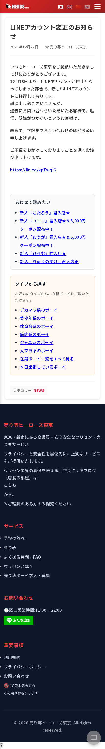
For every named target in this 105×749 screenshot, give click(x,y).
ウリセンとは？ (18, 566)
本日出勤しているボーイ (43, 367)
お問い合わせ (16, 676)
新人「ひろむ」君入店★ (43, 253)
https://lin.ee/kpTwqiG (33, 170)
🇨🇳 (78, 6)
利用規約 (12, 657)
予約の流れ (14, 538)
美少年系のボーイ (37, 318)
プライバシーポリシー (25, 667)
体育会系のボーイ (37, 326)
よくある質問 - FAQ (22, 557)
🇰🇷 (87, 6)
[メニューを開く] (97, 6)
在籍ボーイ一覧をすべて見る (47, 359)
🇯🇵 (60, 6)
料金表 (10, 547)
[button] (94, 738)
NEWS (39, 390)
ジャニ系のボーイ (36, 342)
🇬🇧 (69, 6)
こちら (10, 485)
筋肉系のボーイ (34, 334)
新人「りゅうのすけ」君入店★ (49, 261)
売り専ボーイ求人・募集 (27, 575)
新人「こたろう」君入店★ (45, 213)
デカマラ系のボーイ (39, 310)
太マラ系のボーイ (37, 350)
